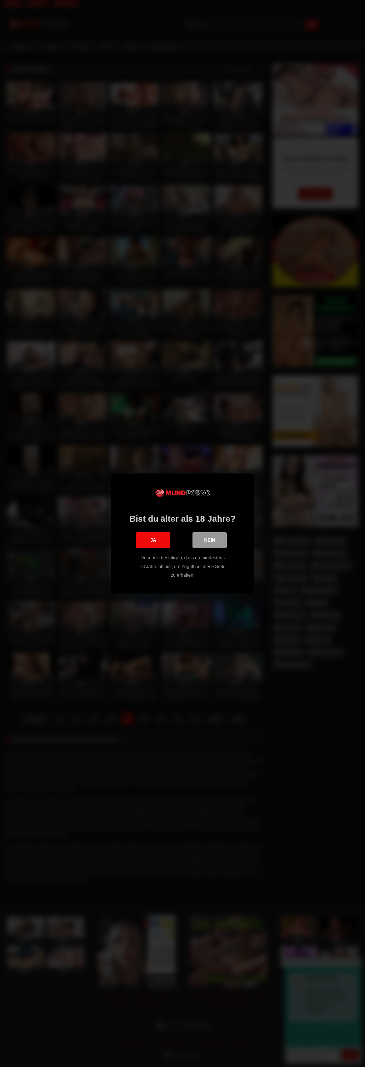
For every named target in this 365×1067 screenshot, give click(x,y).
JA (153, 540)
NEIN (209, 540)
